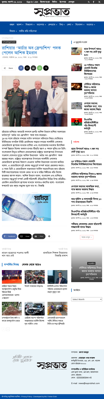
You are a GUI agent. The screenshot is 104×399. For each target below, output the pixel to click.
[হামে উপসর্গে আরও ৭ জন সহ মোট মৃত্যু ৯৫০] (76, 51)
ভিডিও (54, 2)
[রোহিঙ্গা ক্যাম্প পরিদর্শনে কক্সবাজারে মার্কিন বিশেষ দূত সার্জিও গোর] (35, 308)
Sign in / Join (32, 2)
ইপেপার (63, 2)
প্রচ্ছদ (12, 24)
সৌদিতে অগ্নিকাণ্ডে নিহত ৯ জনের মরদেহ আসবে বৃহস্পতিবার (92, 89)
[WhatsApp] (39, 68)
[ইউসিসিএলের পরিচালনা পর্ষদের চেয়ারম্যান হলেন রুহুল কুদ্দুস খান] (57, 277)
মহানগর (40, 24)
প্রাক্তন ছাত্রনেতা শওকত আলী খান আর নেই (15, 254)
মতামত (90, 24)
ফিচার (12, 31)
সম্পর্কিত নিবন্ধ (11, 264)
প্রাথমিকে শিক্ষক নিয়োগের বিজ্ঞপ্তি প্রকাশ (55, 254)
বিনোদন (78, 24)
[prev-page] (3, 329)
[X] (99, 2)
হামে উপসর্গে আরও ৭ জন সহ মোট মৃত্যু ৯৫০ (92, 52)
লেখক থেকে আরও (31, 264)
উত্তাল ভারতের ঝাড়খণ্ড (34, 286)
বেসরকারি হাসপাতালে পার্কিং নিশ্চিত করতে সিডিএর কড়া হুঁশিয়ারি (56, 321)
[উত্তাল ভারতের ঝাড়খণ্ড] (35, 277)
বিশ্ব (61, 24)
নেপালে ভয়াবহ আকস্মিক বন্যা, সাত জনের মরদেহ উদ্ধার (93, 106)
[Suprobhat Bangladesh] (52, 12)
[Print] (33, 68)
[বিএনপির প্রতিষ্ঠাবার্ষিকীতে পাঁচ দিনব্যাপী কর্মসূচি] (76, 122)
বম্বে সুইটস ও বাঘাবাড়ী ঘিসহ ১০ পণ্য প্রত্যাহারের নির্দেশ (86, 200)
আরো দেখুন (86, 237)
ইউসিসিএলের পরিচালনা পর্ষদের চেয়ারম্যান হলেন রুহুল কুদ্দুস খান (57, 289)
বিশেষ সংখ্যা (45, 2)
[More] (49, 236)
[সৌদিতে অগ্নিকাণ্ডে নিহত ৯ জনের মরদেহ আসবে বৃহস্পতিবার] (76, 86)
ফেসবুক (71, 2)
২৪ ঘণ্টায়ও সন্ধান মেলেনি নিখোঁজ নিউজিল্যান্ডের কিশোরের (92, 69)
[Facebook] (93, 2)
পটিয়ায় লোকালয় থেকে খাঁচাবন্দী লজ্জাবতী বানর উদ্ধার (86, 226)
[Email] (27, 68)
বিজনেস (29, 24)
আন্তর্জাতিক (87, 263)
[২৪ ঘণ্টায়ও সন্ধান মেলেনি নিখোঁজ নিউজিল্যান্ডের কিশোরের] (76, 67)
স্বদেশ (19, 24)
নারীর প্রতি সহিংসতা (28, 31)
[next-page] (8, 329)
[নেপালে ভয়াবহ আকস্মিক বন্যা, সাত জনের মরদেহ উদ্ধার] (76, 105)
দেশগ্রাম (51, 24)
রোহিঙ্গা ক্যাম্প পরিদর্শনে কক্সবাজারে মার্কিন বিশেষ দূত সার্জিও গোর (34, 321)
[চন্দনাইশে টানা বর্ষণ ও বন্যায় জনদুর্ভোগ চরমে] (12, 308)
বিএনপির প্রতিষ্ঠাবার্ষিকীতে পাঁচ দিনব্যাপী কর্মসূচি (91, 124)
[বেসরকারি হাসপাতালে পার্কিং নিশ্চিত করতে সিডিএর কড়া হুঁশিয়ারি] (57, 308)
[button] (89, 2)
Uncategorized (9, 42)
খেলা (69, 24)
